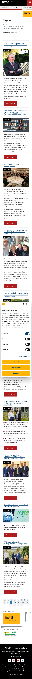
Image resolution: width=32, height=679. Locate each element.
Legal (10, 665)
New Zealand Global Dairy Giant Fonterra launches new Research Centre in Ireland (16, 294)
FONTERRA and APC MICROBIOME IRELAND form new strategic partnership (14, 457)
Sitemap (5, 665)
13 (27, 602)
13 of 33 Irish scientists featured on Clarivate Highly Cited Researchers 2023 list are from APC (15, 113)
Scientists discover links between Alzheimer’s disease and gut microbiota (16, 403)
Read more (9, 103)
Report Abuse (18, 665)
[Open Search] (24, 3)
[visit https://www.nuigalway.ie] (10, 633)
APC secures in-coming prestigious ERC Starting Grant (15, 543)
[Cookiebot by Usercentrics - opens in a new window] (23, 304)
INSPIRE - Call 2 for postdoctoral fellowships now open (16, 506)
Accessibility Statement (15, 669)
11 (19, 602)
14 (10, 605)
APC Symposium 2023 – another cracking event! (15, 165)
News (18, 28)
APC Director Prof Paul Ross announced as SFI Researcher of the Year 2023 (15, 44)
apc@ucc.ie (17, 657)
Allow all (16, 362)
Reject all (16, 373)
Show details (23, 356)
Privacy (26, 665)
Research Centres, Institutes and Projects (14, 26)
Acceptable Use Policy (18, 667)
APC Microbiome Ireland (10, 28)
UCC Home (5, 24)
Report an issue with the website (16, 671)
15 (14, 605)
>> (22, 605)
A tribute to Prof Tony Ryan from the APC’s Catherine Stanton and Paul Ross (16, 232)
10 (15, 602)
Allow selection (16, 367)
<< (5, 600)
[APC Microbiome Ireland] (8, 3)
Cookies (7, 667)
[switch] (27, 339)
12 (23, 602)
